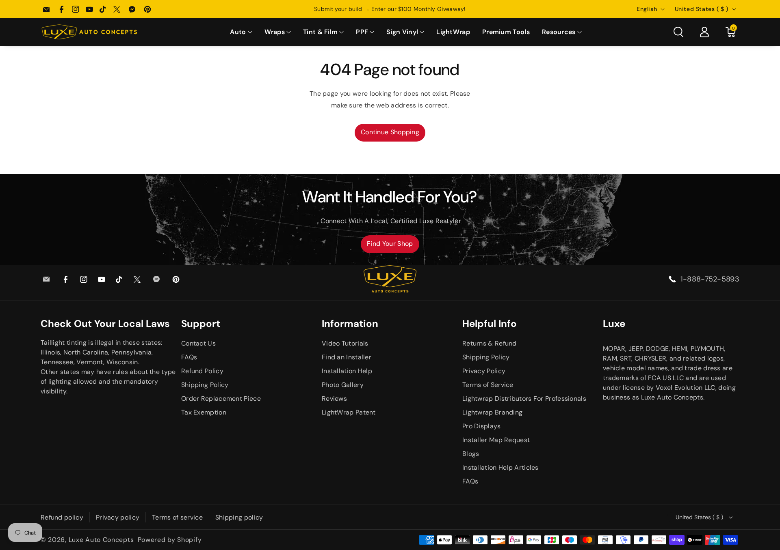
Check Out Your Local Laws (105, 323)
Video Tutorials (345, 343)
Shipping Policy (205, 384)
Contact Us (198, 343)
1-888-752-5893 (709, 279)
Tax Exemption (203, 412)
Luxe (614, 323)
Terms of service (177, 517)
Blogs (470, 453)
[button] (241, 32)
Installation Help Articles (500, 467)
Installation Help (347, 371)
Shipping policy (239, 517)
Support (200, 323)
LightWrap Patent (349, 412)
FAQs (189, 357)
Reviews (334, 398)
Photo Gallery (343, 384)
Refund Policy (202, 371)
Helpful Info (489, 323)
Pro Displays (481, 426)
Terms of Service (488, 384)
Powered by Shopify (170, 539)
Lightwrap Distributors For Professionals (524, 398)
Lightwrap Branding (492, 412)
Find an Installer (346, 357)
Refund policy (62, 517)
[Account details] (704, 32)
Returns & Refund (489, 343)
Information (350, 323)
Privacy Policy (483, 371)
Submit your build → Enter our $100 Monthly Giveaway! (390, 9)
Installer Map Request (496, 440)
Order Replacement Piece (221, 398)
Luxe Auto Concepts (101, 539)
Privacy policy (117, 517)
